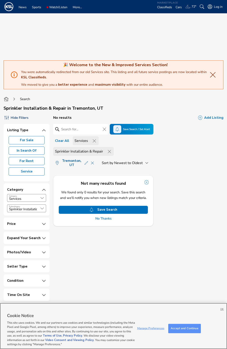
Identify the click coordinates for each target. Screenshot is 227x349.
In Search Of (27, 150)
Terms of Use (52, 336)
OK (222, 309)
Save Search (107, 209)
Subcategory (14, 206)
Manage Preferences (150, 328)
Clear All (62, 141)
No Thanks (103, 218)
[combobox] (26, 198)
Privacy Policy (72, 336)
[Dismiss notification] (146, 182)
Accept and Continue (184, 328)
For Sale (26, 140)
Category (13, 196)
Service (27, 171)
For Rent (27, 161)
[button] (42, 198)
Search (25, 99)
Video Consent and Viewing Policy (69, 340)
